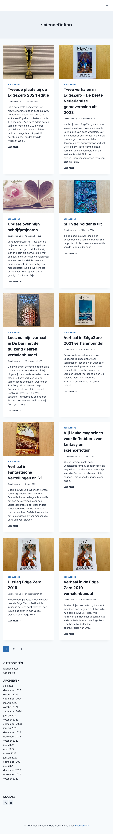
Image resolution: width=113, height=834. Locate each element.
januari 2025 (10, 703)
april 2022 (8, 749)
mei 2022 (8, 745)
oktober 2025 (10, 694)
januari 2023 (10, 728)
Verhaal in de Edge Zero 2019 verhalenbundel (81, 588)
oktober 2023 (10, 719)
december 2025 (12, 690)
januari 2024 (10, 715)
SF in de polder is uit (83, 224)
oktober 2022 (10, 740)
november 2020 (12, 774)
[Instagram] (5, 802)
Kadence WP (82, 825)
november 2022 (12, 736)
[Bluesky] (11, 802)
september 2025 (12, 698)
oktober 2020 (10, 778)
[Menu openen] (107, 5)
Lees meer (14, 147)
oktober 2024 (10, 707)
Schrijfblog (14, 84)
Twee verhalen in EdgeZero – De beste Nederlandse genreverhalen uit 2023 (83, 101)
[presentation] (28, 62)
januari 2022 (10, 757)
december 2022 (12, 732)
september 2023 (12, 724)
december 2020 (12, 770)
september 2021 (12, 761)
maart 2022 (9, 753)
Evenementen (10, 668)
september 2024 (12, 711)
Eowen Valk (17, 101)
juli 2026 (8, 686)
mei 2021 (8, 766)
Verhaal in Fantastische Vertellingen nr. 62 (25, 472)
